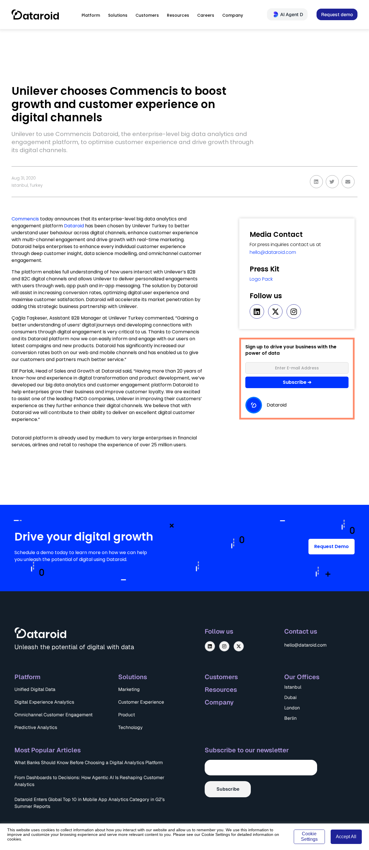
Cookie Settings (309, 836)
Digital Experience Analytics (44, 702)
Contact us (300, 631)
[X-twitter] (275, 311)
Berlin (290, 718)
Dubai (290, 697)
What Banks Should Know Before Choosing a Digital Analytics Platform (88, 763)
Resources (221, 689)
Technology (130, 727)
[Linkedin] (257, 311)
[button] (316, 181)
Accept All (346, 836)
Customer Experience (141, 702)
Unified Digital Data (34, 689)
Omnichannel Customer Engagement (53, 715)
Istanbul (292, 687)
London (292, 708)
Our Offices (301, 677)
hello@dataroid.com (273, 252)
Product (126, 715)
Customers (221, 677)
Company (219, 702)
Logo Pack (261, 279)
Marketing (129, 689)
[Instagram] (294, 311)
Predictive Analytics (35, 727)
